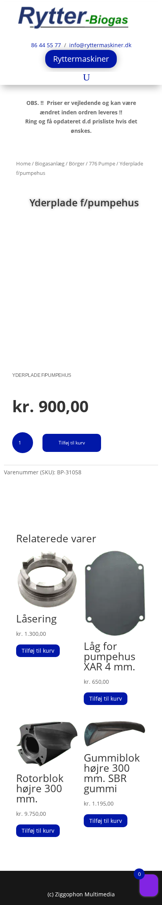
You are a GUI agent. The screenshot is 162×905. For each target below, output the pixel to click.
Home (23, 163)
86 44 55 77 (47, 45)
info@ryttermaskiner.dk (98, 45)
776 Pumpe (102, 163)
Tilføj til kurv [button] (38, 650)
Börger (77, 163)
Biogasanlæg (49, 163)
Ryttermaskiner (81, 58)
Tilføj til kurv (72, 442)
